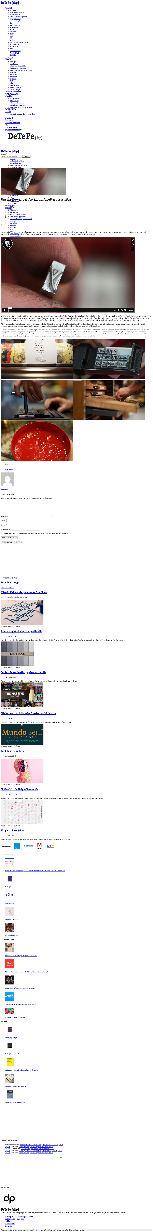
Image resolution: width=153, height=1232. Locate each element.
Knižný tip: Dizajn (11, 887)
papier (12, 29)
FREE (11, 57)
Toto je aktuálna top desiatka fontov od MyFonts (20, 1004)
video (11, 49)
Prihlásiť (9, 118)
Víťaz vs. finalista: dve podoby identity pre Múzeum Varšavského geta (26, 972)
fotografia (13, 31)
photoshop (13, 74)
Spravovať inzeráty (13, 130)
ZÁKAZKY (13, 55)
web (11, 36)
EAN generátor (14, 99)
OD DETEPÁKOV (11, 94)
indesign (13, 72)
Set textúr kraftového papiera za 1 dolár (23, 672)
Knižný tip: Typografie (12, 1054)
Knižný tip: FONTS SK (11, 919)
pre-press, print (15, 25)
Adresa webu (5, 529)
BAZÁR (8, 112)
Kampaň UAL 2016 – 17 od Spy (15, 1017)
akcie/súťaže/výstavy (17, 12)
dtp (11, 23)
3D (11, 38)
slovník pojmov (15, 89)
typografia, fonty (15, 19)
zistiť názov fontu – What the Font (21, 107)
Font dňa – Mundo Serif (14, 751)
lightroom (13, 79)
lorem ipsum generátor (17, 105)
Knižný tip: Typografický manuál (15, 1102)
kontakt (8, 1226)
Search (26, 156)
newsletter (10, 1224)
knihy (12, 34)
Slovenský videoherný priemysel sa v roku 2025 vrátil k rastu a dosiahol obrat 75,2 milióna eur (35, 871)
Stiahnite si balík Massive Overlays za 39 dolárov (28, 713)
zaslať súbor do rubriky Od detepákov (22, 114)
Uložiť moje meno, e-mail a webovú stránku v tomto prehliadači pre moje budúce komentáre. (36, 534)
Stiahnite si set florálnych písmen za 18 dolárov (20, 988)
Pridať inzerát (11, 127)
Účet (7, 125)
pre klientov (14, 64)
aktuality (13, 10)
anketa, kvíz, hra (15, 14)
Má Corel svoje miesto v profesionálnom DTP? (36, 1147)
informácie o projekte (14, 1219)
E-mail (4, 525)
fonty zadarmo (14, 85)
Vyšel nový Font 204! (11, 935)
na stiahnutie (14, 44)
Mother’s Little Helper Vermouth (19, 789)
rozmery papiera (15, 87)
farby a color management (18, 17)
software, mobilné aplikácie (19, 42)
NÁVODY (8, 59)
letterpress (9, 470)
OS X (11, 81)
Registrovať (10, 120)
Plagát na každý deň (12, 830)
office (12, 83)
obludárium (14, 46)
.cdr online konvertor (17, 103)
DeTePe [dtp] (10, 3)
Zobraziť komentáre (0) (12, 542)
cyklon (7, 1147)
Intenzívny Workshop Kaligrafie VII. (21, 631)
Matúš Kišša (11, 205)
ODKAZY (8, 96)
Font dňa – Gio (10, 903)
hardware (13, 40)
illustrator (13, 76)
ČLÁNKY (8, 8)
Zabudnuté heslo (12, 123)
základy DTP (14, 62)
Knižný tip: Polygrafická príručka (15, 1086)
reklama (9, 1221)
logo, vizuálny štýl (16, 21)
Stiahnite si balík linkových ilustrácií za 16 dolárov (21, 956)
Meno (3, 521)
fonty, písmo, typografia (18, 68)
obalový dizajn (14, 27)
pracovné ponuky (15, 51)
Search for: (5, 154)
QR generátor (14, 101)
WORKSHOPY (10, 109)
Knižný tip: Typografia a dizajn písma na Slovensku (21, 1070)
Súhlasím (80, 1230)
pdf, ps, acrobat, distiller (18, 66)
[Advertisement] (76, 561)
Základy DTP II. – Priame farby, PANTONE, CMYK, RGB (41, 1145)
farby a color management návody (21, 70)
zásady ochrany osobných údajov (19, 1217)
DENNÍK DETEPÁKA (13, 92)
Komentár (5, 517)
